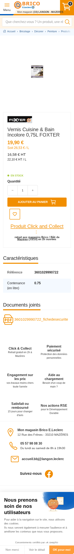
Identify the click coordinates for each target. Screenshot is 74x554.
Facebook (49, 474)
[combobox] (37, 21)
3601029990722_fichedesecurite (40, 319)
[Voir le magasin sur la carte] (11, 432)
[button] (7, 7)
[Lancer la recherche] (67, 22)
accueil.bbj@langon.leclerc (43, 459)
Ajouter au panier (33, 202)
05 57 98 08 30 (31, 443)
